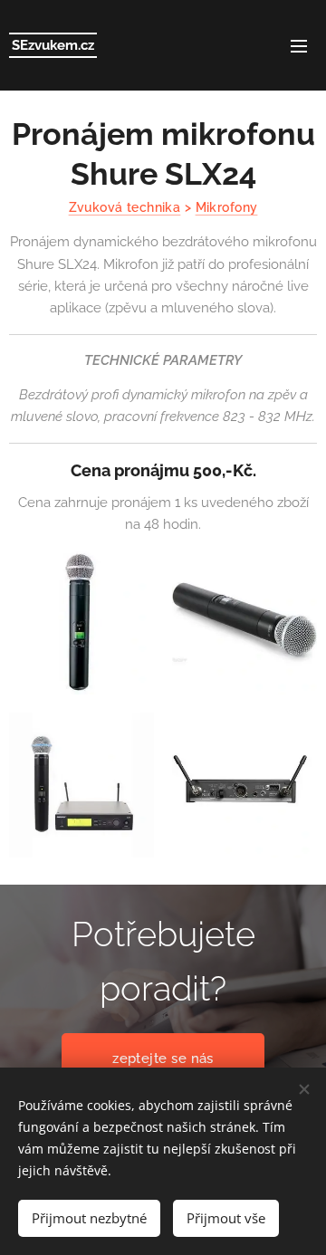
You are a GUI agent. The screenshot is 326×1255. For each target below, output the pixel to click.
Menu (299, 45)
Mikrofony (227, 207)
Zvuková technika (125, 207)
